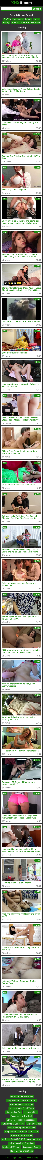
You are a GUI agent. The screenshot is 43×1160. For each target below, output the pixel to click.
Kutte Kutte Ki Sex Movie (13, 1124)
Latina (36, 19)
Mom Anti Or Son (14, 1112)
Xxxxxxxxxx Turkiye (32, 1147)
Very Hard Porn (34, 1139)
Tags (13, 1158)
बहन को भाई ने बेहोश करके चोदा (21, 1096)
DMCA (21, 1158)
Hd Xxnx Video (30, 1112)
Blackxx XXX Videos (11, 1147)
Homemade (18, 19)
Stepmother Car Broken (16, 1131)
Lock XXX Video (34, 1124)
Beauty (6, 22)
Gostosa (15, 22)
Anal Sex (25, 22)
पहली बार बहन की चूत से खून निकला (22, 1143)
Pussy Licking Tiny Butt (21, 1116)
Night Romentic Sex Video (21, 1104)
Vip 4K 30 (33, 1131)
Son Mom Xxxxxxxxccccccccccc (21, 1120)
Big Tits (7, 19)
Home (7, 1158)
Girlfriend (35, 22)
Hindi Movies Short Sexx (21, 1151)
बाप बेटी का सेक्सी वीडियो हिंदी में (13, 1139)
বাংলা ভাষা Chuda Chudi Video (21, 1108)
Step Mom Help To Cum (21, 1135)
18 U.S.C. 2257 (32, 1158)
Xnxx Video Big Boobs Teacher (21, 1127)
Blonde (28, 19)
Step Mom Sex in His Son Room (21, 1100)
